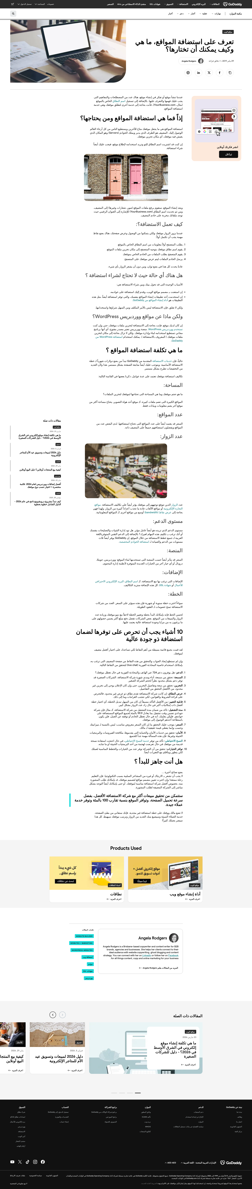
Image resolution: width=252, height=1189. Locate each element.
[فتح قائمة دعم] (178, 14)
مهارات (218, 13)
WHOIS (148, 1127)
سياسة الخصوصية (35, 1176)
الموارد (200, 1122)
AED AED (171, 1163)
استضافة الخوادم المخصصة (134, 541)
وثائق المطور (146, 1112)
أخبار (193, 13)
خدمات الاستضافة (162, 361)
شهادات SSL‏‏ (155, 4)
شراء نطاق (21, 1112)
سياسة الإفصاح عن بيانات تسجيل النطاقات (188, 1127)
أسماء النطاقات (114, 885)
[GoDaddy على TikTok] (27, 1163)
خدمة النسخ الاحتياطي (137, 740)
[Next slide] (52, 1015)
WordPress (154, 329)
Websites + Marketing (81, 943)
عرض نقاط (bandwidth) (158, 512)
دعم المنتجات (198, 1112)
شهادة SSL (165, 585)
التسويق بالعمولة (111, 1122)
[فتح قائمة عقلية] (200, 14)
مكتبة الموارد (235, 13)
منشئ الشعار (20, 1141)
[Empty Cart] (12, 4)
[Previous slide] (62, 1015)
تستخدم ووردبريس (172, 329)
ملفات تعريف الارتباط (17, 1176)
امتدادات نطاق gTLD (17, 1117)
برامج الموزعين (111, 1117)
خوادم (90, 964)
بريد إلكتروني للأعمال (17, 1122)
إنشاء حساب (64, 1122)
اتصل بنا (239, 1122)
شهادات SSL (88, 971)
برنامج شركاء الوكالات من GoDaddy (104, 1112)
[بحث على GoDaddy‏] (13, 14)
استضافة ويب (88, 957)
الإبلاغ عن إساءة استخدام (194, 1117)
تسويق (58, 444)
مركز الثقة (238, 1131)
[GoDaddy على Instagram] (35, 1163)
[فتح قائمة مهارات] (212, 14)
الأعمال (58, 461)
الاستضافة (21, 1131)
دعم (181, 13)
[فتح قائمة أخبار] (189, 14)
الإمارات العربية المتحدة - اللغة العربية (199, 1163)
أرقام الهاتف (21, 1146)
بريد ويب (147, 1122)
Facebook (173, 955)
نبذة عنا (239, 1112)
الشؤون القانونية (236, 1127)
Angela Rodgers (189, 61)
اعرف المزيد (190, 1064)
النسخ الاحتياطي (174, 740)
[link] (219, 72)
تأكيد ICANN (146, 1117)
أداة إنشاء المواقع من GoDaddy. (150, 300)
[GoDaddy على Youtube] (12, 1163)
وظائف (239, 1117)
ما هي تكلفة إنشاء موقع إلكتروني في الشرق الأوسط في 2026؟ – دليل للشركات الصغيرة (175, 1049)
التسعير (110, 4)
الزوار (174, 504)
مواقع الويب (227, 32)
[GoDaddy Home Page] (231, 1163)
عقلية (204, 13)
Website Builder (84, 936)
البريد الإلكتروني (199, 4)
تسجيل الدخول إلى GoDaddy (58, 1112)
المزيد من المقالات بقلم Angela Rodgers (160, 968)
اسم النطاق (119, 101)
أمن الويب (21, 1136)
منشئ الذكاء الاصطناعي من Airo (131, 4)
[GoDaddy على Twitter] (20, 1163)
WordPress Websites (82, 950)
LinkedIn (146, 955)
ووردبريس (57, 476)
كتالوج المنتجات (145, 1131)
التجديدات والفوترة (62, 1117)
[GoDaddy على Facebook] (42, 1163)
